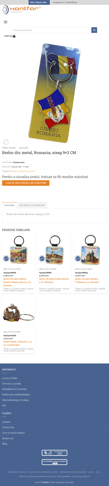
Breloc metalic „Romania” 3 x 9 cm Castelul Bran (18, 343)
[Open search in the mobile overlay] (54, 30)
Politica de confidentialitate (16, 394)
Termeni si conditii (11, 383)
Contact (6, 422)
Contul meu (8, 427)
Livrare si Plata (9, 378)
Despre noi (7, 438)
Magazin (23, 148)
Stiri (4, 405)
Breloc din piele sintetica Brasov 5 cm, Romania (54, 280)
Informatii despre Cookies (15, 400)
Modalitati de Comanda (14, 389)
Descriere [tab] (9, 205)
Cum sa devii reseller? (13, 433)
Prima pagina (9, 148)
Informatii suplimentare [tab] (32, 205)
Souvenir (31, 171)
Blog (4, 443)
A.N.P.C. (91, 472)
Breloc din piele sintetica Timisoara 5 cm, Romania (87, 280)
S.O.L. (98, 472)
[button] (5, 23)
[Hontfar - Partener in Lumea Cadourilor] (21, 10)
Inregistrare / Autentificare (65, 2)
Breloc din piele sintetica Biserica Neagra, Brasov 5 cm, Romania (17, 282)
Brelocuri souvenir (19, 171)
